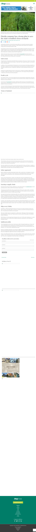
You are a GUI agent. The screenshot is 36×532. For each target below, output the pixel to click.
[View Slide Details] (17, 8)
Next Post (33, 257)
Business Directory (18, 514)
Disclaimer (18, 529)
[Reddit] (7, 41)
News (7, 40)
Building (18, 507)
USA (19, 40)
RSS (18, 530)
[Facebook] (1, 41)
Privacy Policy (18, 528)
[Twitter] (3, 41)
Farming (10, 40)
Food (18, 508)
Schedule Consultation (18, 502)
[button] (34, 0)
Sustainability (18, 513)
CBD (18, 509)
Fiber (12, 40)
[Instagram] (19, 521)
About (18, 515)
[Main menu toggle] (34, 3)
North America (16, 40)
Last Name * (3, 248)
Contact (18, 516)
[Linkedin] (5, 41)
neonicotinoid (9, 81)
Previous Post (3, 257)
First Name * (3, 244)
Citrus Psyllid (22, 53)
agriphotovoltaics (29, 186)
